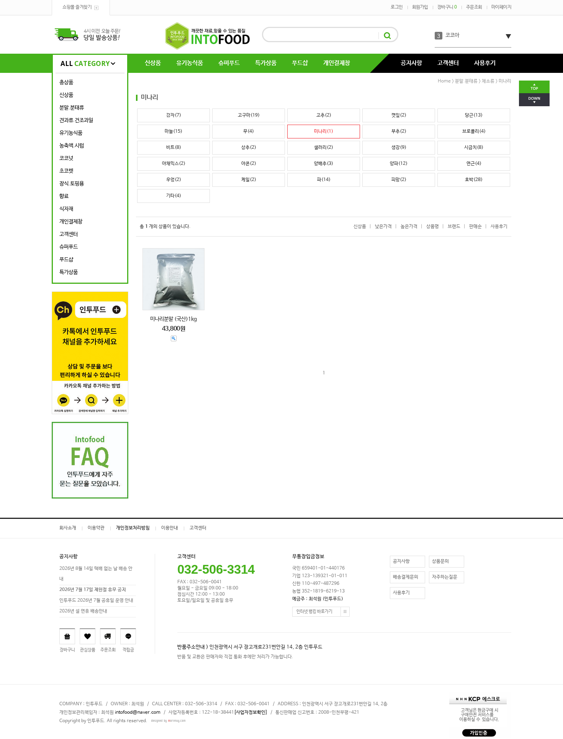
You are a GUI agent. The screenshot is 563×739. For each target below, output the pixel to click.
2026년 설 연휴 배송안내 (83, 611)
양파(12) (399, 163)
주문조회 (474, 7)
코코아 (452, 35)
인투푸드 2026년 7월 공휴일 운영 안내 (96, 600)
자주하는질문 (444, 577)
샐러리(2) (323, 147)
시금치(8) (473, 147)
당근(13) (474, 115)
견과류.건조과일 (76, 120)
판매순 (475, 226)
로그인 (397, 7)
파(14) (324, 180)
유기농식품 (189, 63)
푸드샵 (300, 63)
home (444, 81)
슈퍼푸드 (229, 63)
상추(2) (248, 147)
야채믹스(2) (173, 163)
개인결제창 (336, 63)
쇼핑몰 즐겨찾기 (77, 7)
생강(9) (398, 147)
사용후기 (485, 63)
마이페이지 (501, 7)
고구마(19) (249, 115)
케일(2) (248, 180)
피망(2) (398, 180)
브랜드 (454, 226)
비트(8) (173, 147)
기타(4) (173, 196)
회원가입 (420, 7)
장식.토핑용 (71, 184)
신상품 (153, 63)
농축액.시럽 (71, 146)
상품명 (432, 226)
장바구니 (447, 7)
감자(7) (173, 115)
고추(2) (323, 115)
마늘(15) (173, 131)
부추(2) (398, 131)
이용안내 (169, 528)
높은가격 (409, 226)
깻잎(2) (398, 115)
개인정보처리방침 (133, 528)
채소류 (488, 81)
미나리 (505, 81)
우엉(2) (173, 180)
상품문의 (440, 561)
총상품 (66, 82)
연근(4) (473, 163)
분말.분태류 (71, 108)
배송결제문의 (405, 577)
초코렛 (66, 171)
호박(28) (474, 180)
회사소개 (67, 528)
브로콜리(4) (474, 131)
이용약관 (96, 528)
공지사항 (411, 63)
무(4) (248, 131)
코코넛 (66, 158)
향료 (64, 196)
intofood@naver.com (137, 712)
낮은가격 (383, 226)
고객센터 (448, 63)
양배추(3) (323, 163)
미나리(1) (323, 131)
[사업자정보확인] (250, 712)
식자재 (66, 209)
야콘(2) (248, 163)
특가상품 (266, 63)
